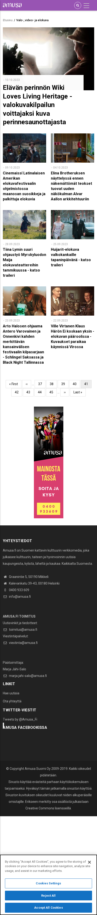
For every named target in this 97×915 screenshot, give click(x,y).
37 (41, 384)
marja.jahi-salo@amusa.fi (27, 676)
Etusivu (7, 20)
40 (76, 384)
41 (88, 385)
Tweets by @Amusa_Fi (20, 719)
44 (41, 392)
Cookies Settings (48, 883)
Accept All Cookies (48, 907)
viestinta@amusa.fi (23, 643)
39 (65, 384)
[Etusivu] (12, 5)
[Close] (89, 862)
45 (53, 392)
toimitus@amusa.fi (22, 629)
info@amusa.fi (19, 596)
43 (30, 392)
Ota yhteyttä (12, 701)
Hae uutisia (11, 693)
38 (53, 384)
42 (18, 392)
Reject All (48, 895)
